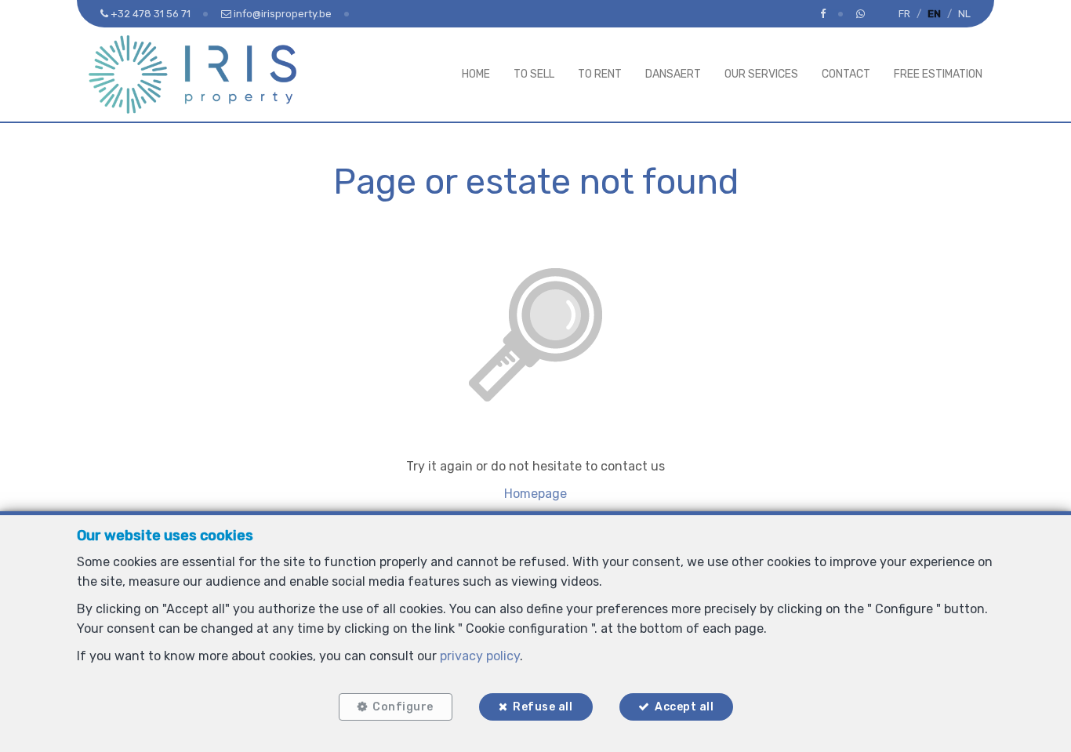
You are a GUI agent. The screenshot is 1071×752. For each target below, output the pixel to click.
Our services (761, 74)
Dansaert (673, 74)
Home (476, 74)
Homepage (535, 493)
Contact (846, 74)
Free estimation (938, 74)
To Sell (534, 74)
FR (904, 14)
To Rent (600, 74)
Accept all (684, 707)
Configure (403, 707)
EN (934, 14)
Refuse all (542, 707)
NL (964, 14)
